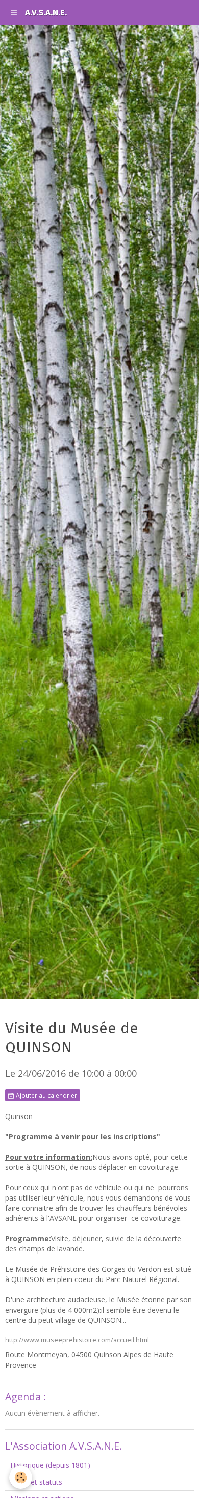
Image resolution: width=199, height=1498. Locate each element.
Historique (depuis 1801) (50, 1465)
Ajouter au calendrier (45, 1095)
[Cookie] (20, 1477)
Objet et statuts (36, 1482)
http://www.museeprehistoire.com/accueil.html (77, 1340)
